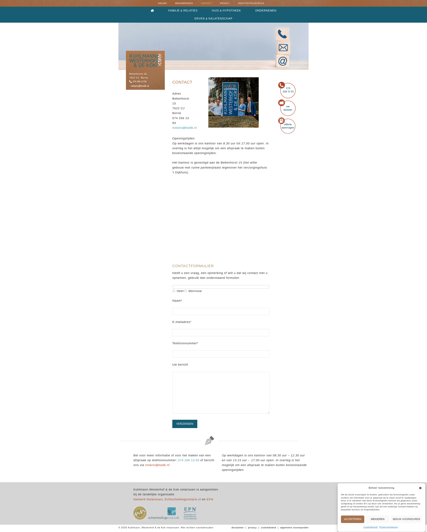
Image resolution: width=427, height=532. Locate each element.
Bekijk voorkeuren (406, 519)
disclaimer (238, 527)
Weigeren (377, 519)
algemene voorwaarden (294, 527)
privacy (252, 527)
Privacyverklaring (388, 527)
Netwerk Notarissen (148, 499)
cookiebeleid (268, 527)
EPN (210, 499)
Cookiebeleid (370, 527)
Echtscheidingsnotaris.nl (183, 499)
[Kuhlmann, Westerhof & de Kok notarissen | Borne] (145, 65)
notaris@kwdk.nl (140, 85)
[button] (420, 488)
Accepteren (352, 519)
